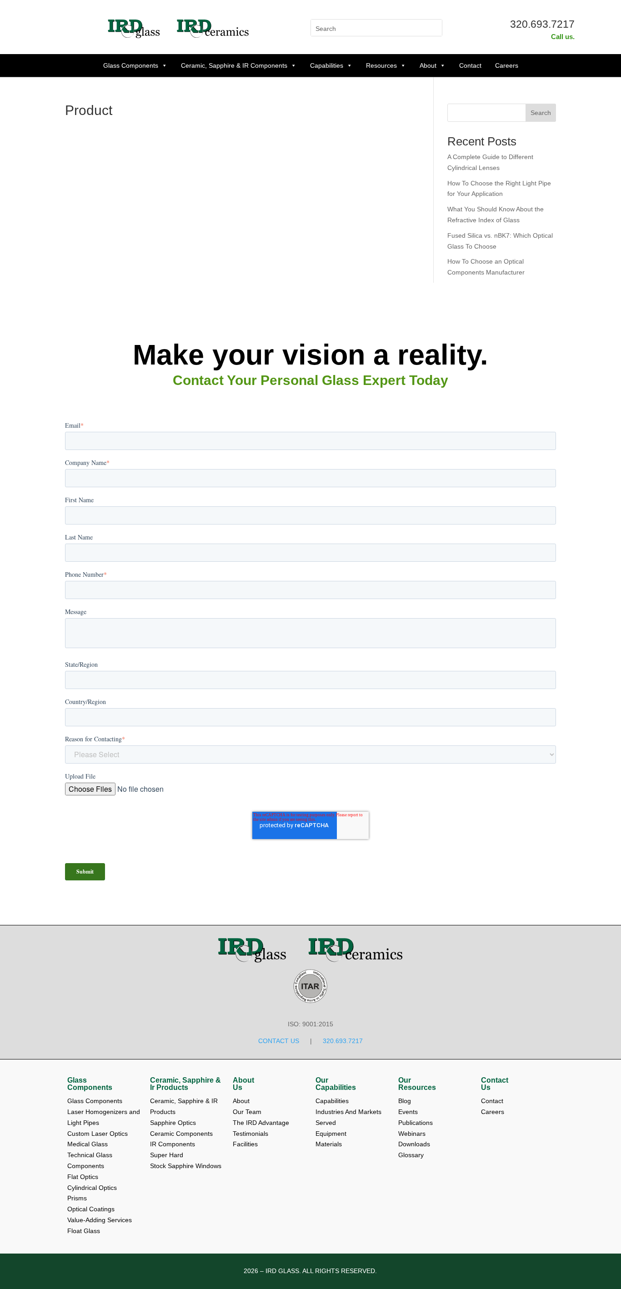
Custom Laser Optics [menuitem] (97, 1133)
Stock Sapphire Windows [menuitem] (185, 1165)
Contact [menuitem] (493, 1100)
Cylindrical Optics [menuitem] (92, 1187)
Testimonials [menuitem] (251, 1133)
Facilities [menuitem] (245, 1144)
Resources (381, 65)
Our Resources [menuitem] (417, 1084)
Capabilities (326, 65)
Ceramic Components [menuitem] (181, 1133)
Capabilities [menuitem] (332, 1100)
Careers (506, 65)
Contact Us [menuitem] (494, 1084)
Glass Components (130, 65)
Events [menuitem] (409, 1111)
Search (541, 112)
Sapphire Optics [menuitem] (173, 1122)
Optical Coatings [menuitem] (91, 1209)
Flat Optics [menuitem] (82, 1176)
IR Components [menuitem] (172, 1144)
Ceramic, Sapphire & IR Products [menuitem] (185, 1106)
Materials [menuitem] (329, 1144)
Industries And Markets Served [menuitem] (349, 1117)
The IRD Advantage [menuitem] (262, 1122)
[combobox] (501, 113)
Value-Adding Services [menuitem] (99, 1220)
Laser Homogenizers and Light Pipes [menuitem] (103, 1117)
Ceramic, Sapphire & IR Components (234, 65)
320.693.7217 (542, 24)
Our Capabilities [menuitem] (336, 1084)
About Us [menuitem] (243, 1084)
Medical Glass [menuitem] (87, 1144)
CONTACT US (278, 1040)
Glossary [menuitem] (411, 1155)
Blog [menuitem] (405, 1100)
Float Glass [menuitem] (83, 1230)
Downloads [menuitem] (415, 1144)
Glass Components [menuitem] (89, 1084)
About (428, 65)
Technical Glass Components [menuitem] (90, 1160)
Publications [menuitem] (416, 1122)
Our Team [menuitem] (248, 1111)
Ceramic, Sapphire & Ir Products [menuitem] (185, 1084)
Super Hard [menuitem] (166, 1155)
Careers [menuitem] (492, 1111)
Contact (470, 65)
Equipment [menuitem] (331, 1133)
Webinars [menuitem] (412, 1133)
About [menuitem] (242, 1100)
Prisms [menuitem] (77, 1198)
